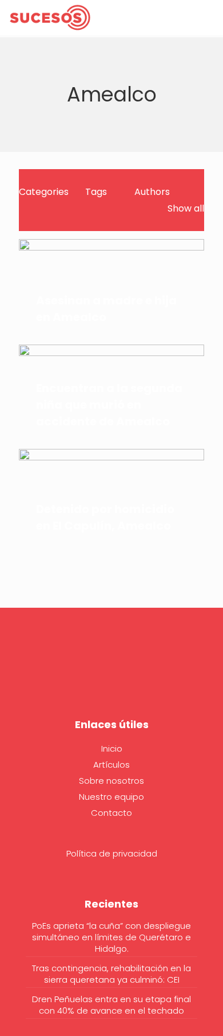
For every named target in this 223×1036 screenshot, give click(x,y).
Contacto (111, 813)
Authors (152, 191)
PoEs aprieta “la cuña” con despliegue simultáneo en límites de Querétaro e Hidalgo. (111, 937)
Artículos (111, 765)
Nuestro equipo (111, 797)
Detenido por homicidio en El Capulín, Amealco (105, 517)
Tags (96, 191)
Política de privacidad (111, 853)
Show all (186, 208)
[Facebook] (111, 672)
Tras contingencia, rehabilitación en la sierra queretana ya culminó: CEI (111, 974)
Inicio (111, 748)
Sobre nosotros (111, 781)
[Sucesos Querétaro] (50, 17)
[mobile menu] (207, 17)
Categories (44, 191)
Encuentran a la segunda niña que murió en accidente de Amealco (109, 404)
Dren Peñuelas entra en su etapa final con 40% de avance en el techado (111, 1005)
